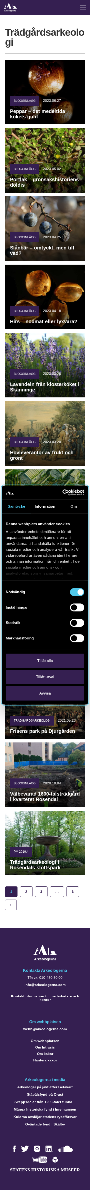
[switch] (77, 607)
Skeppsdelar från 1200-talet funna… (45, 1102)
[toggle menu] (83, 7)
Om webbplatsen (45, 1041)
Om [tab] (73, 506)
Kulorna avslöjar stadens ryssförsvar (45, 1117)
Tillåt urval (45, 677)
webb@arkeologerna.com (45, 1029)
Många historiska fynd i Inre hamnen (45, 1109)
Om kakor (45, 1053)
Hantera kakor (45, 1060)
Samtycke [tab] (16, 506)
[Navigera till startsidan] (45, 960)
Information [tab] (45, 506)
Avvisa (45, 693)
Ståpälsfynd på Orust (45, 1094)
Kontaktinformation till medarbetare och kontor (45, 997)
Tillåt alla (45, 661)
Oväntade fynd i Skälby (45, 1124)
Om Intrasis (45, 1047)
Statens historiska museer (45, 1169)
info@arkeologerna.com (45, 984)
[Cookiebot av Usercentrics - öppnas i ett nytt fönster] (63, 492)
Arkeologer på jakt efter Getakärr (45, 1087)
